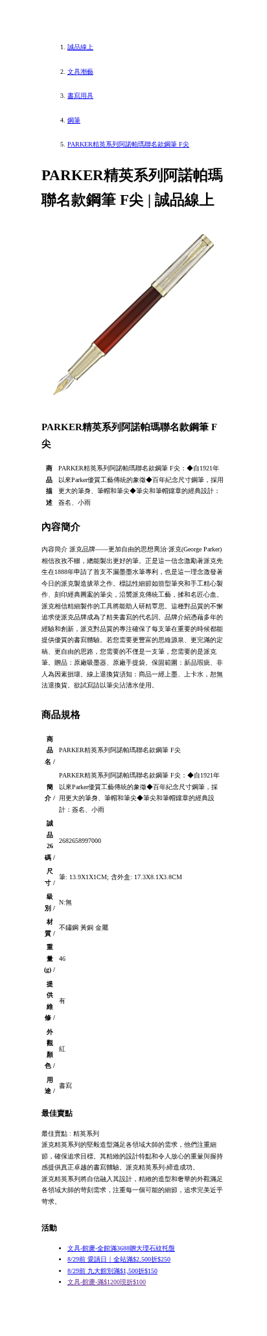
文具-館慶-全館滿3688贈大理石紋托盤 (121, 1248)
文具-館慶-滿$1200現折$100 (106, 1281)
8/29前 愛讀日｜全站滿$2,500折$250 (118, 1259)
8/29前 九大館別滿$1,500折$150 (112, 1270)
